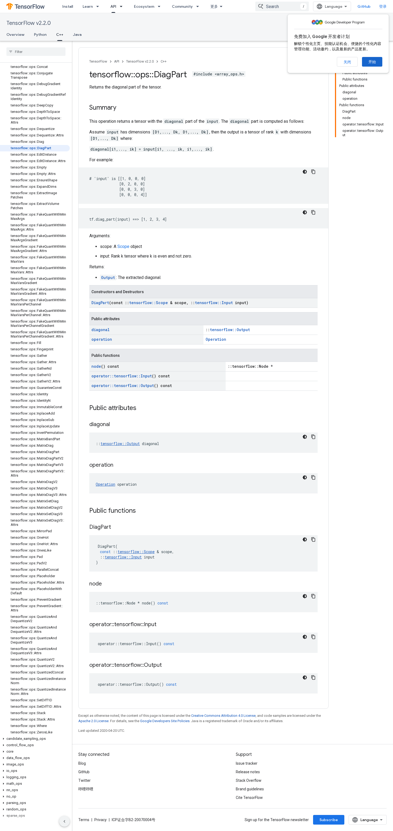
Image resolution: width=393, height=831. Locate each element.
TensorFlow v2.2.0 (28, 23)
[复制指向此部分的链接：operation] (118, 465)
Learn (88, 6)
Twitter (84, 780)
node (96, 366)
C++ (59, 34)
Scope (123, 246)
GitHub (364, 6)
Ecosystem (144, 6)
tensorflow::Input (214, 302)
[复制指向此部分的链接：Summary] (121, 108)
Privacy (100, 820)
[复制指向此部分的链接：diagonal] (115, 425)
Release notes (248, 772)
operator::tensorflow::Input (121, 375)
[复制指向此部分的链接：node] (107, 584)
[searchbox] (36, 51)
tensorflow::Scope (148, 302)
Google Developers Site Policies (165, 721)
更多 (214, 6)
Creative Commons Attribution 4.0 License (223, 716)
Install (67, 6)
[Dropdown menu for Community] (199, 6)
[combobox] (282, 6)
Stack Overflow (248, 780)
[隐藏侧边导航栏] (64, 821)
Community (182, 6)
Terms (83, 820)
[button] (35, 739)
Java (77, 34)
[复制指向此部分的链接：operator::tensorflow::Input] (161, 625)
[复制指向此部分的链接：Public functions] (141, 511)
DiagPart (100, 302)
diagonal (100, 329)
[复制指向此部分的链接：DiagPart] (116, 527)
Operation (216, 339)
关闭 (347, 62)
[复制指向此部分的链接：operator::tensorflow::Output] (167, 665)
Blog (82, 763)
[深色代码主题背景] (304, 171)
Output (108, 277)
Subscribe (328, 819)
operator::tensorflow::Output (122, 385)
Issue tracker (246, 763)
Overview (15, 34)
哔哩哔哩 (85, 789)
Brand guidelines (250, 789)
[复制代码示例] (313, 171)
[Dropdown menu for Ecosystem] (160, 6)
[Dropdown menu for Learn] (99, 6)
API (113, 6)
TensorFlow (98, 61)
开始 (372, 61)
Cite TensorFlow (249, 797)
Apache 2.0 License (93, 721)
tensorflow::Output (230, 329)
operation (101, 339)
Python (40, 34)
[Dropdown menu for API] (122, 6)
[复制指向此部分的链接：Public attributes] (141, 408)
